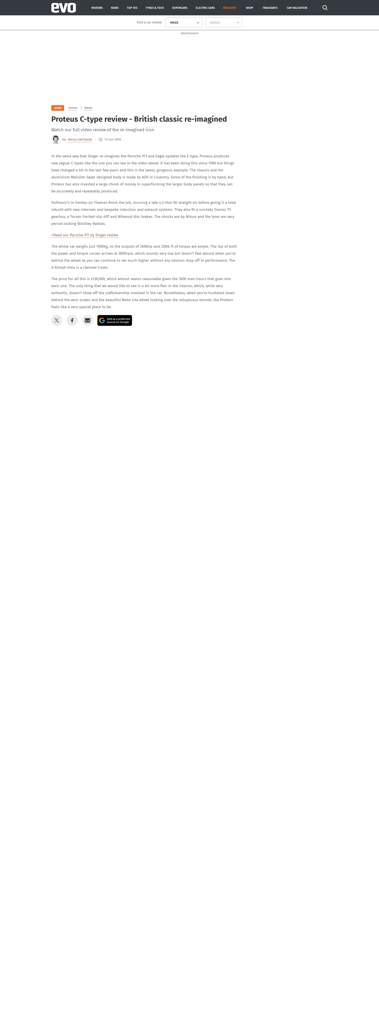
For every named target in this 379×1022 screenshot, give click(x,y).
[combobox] (168, 22)
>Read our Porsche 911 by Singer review (84, 235)
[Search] (325, 7)
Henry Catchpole (80, 139)
